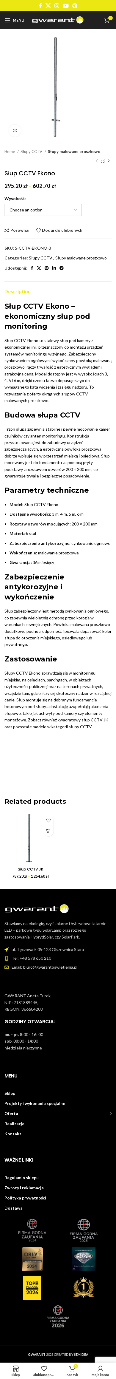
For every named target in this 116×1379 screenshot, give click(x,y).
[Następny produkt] (109, 161)
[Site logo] (58, 19)
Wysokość (14, 198)
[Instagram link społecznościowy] (57, 5)
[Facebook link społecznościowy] (40, 5)
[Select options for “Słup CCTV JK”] (48, 831)
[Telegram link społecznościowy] (61, 268)
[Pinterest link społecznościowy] (74, 5)
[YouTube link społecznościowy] (65, 5)
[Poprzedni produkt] (97, 161)
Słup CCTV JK (30, 869)
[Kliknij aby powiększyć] (15, 131)
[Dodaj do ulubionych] (48, 820)
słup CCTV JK (94, 719)
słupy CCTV (80, 726)
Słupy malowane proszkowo (74, 151)
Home (10, 151)
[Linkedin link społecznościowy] (54, 268)
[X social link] (48, 5)
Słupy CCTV (32, 151)
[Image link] (37, 908)
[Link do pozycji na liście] (58, 958)
